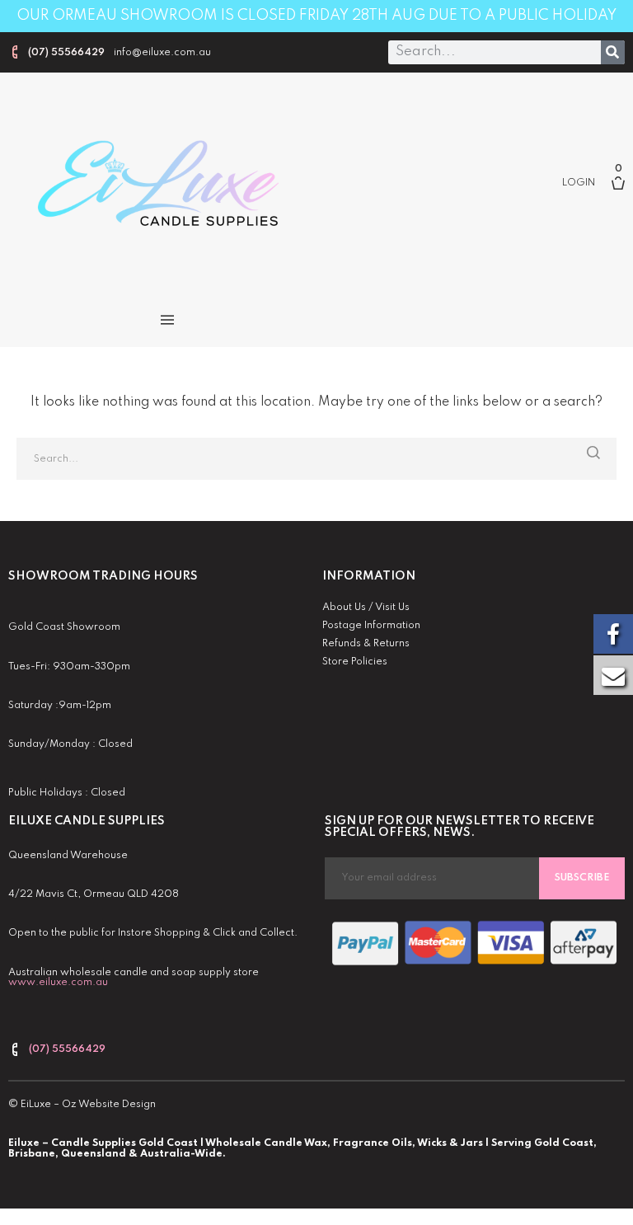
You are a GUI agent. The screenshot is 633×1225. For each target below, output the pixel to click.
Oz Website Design (109, 1105)
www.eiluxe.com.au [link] (58, 983)
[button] (166, 320)
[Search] (613, 52)
